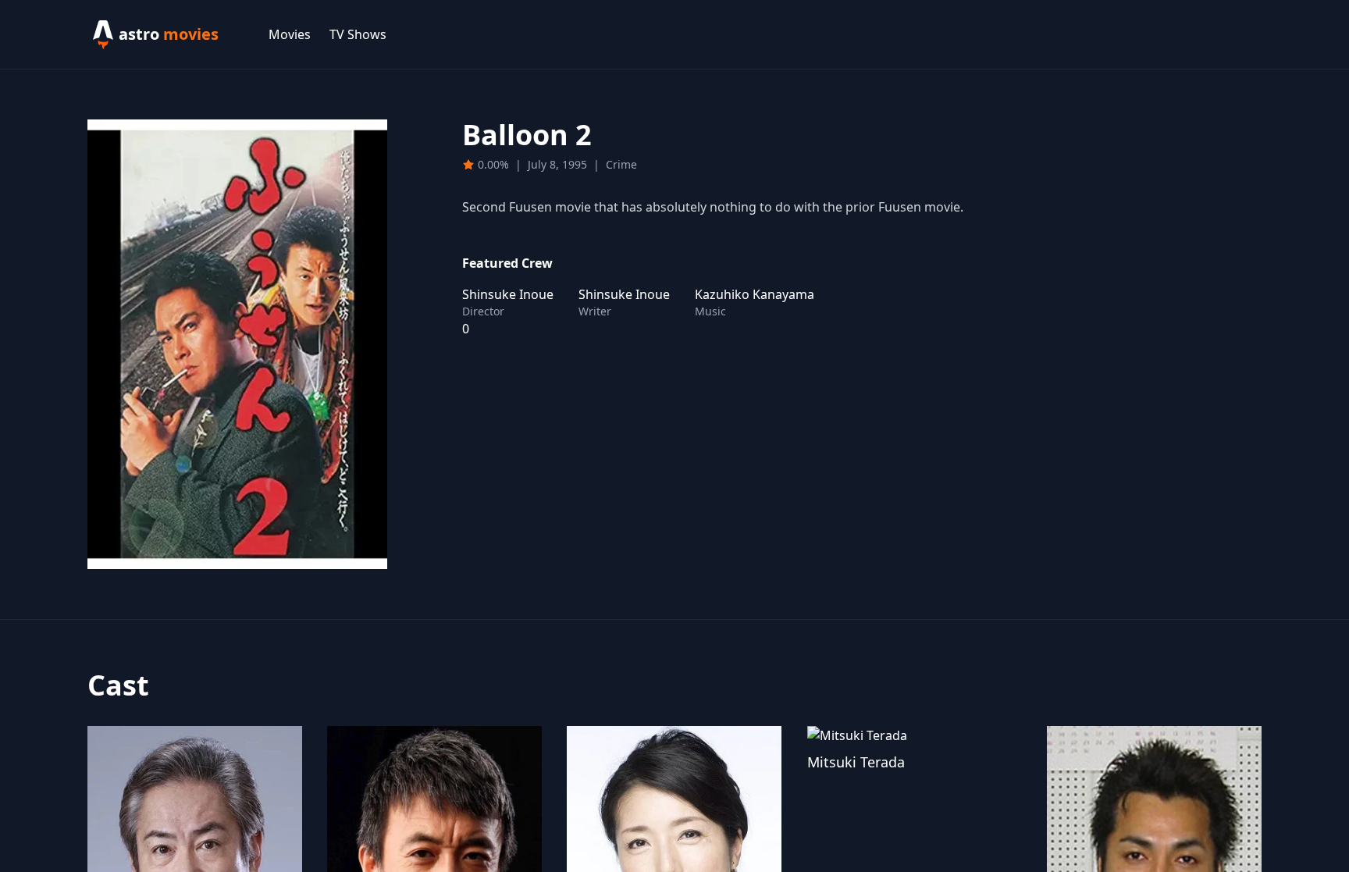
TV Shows (357, 34)
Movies (290, 34)
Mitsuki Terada (856, 762)
